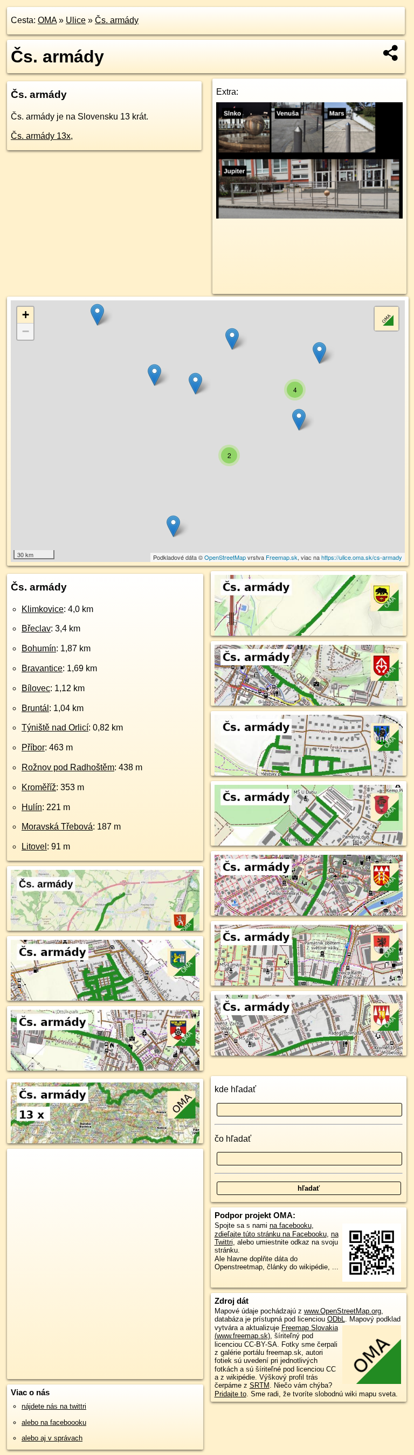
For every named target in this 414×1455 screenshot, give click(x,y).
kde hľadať (235, 1089)
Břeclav (36, 628)
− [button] (25, 331)
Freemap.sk (282, 557)
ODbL (336, 1319)
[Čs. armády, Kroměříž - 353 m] (309, 1044)
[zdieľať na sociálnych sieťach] (391, 52)
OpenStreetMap (225, 557)
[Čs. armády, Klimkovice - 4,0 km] (105, 919)
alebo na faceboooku (54, 1422)
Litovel (34, 846)
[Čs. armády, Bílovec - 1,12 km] (309, 694)
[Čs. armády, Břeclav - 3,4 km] (105, 989)
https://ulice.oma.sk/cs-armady (361, 557)
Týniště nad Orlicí (55, 727)
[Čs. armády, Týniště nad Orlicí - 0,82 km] (309, 834)
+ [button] (25, 314)
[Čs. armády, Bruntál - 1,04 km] (309, 764)
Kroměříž (39, 787)
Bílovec (36, 688)
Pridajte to (230, 1394)
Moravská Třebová (57, 826)
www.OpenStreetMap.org (342, 1311)
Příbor (33, 747)
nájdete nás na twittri (54, 1406)
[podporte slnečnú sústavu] (309, 215)
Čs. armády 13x (41, 135)
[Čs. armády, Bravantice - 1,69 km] (309, 624)
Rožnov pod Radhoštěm (68, 767)
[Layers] (386, 319)
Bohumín (39, 648)
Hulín (32, 807)
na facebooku (291, 1225)
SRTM (260, 1385)
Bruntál (35, 708)
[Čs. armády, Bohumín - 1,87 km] (105, 1059)
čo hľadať (233, 1138)
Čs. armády (117, 20)
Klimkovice (43, 609)
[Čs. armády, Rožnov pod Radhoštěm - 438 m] (309, 974)
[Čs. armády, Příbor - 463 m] (309, 904)
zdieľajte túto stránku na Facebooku (271, 1234)
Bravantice (42, 668)
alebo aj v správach (52, 1438)
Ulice (76, 20)
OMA (47, 20)
